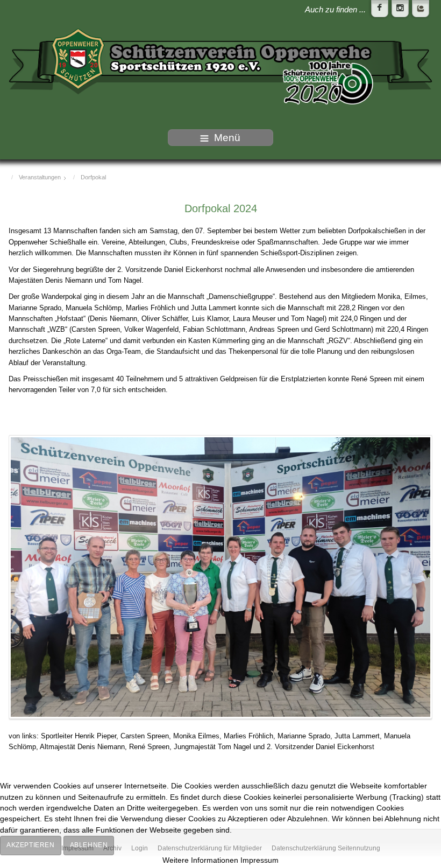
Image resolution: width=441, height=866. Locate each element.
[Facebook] (379, 8)
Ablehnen (89, 845)
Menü (227, 137)
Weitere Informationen (200, 860)
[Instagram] (400, 8)
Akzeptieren (30, 845)
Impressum (259, 860)
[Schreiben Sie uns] (420, 8)
